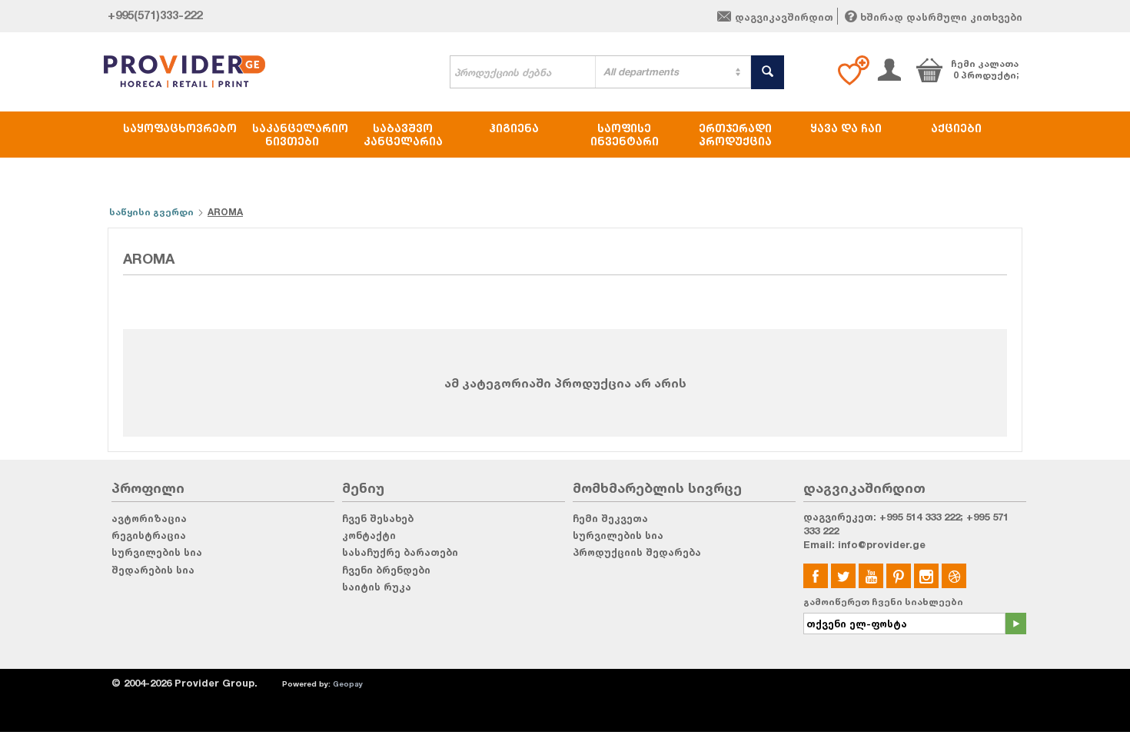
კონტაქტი (369, 535)
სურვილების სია (156, 552)
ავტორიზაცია (149, 518)
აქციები (956, 128)
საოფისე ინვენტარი (624, 134)
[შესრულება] (1015, 623)
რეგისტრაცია (148, 535)
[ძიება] (767, 72)
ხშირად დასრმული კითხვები (941, 17)
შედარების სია (152, 570)
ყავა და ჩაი (846, 128)
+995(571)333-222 (155, 15)
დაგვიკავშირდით (784, 17)
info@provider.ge (882, 544)
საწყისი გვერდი (151, 212)
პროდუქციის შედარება (637, 552)
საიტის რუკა (376, 586)
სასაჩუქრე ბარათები (400, 552)
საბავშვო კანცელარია (403, 134)
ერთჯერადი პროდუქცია (735, 134)
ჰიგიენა (514, 128)
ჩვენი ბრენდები (386, 570)
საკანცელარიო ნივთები (299, 134)
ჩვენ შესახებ (378, 518)
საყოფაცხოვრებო (180, 128)
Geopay (348, 683)
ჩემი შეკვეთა (610, 518)
